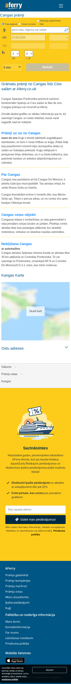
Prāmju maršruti (16, 586)
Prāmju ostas (14, 591)
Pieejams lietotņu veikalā (15, 660)
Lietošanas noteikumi (19, 638)
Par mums (12, 632)
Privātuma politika (17, 643)
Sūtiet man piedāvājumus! (38, 519)
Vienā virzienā (28, 24)
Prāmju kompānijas (18, 580)
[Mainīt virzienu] (66, 31)
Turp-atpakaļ (11, 24)
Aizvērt (49, 670)
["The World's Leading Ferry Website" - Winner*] (13, 5)
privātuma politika (10, 679)
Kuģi (8, 608)
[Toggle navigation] (61, 6)
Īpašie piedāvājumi (17, 602)
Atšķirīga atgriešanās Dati (50, 22)
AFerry (10, 568)
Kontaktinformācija (17, 627)
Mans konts (12, 621)
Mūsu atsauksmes (17, 597)
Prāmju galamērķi (16, 575)
